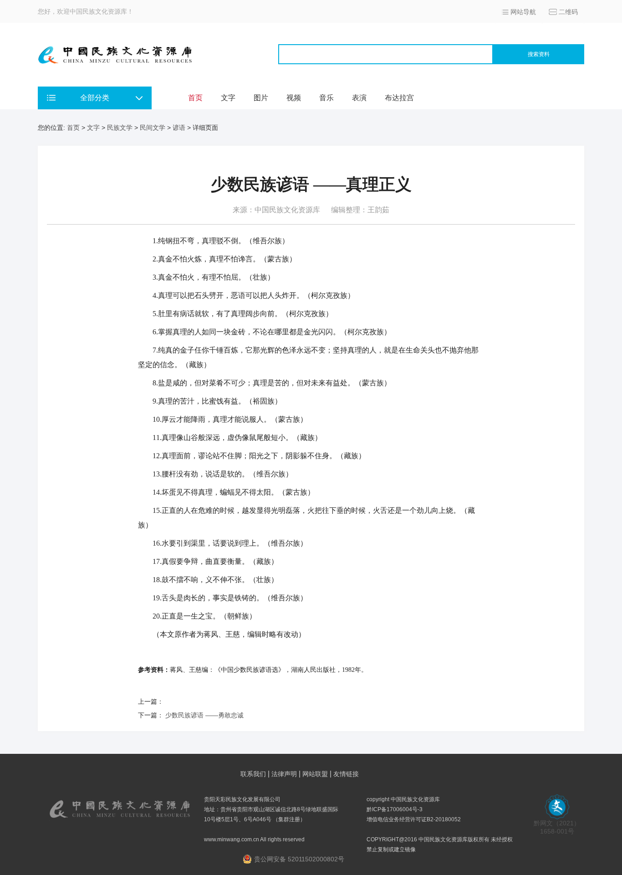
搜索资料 (539, 54)
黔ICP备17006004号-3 (395, 809)
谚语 (179, 127)
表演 (359, 98)
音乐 (326, 98)
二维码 (568, 11)
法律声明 (284, 774)
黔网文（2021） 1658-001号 (557, 827)
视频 (293, 98)
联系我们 (253, 774)
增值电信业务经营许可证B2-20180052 (414, 819)
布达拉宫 (399, 98)
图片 (261, 98)
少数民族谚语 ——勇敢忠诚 (204, 715)
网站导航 (523, 11)
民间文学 (152, 127)
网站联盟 (315, 774)
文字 (228, 98)
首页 (195, 98)
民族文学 (120, 127)
